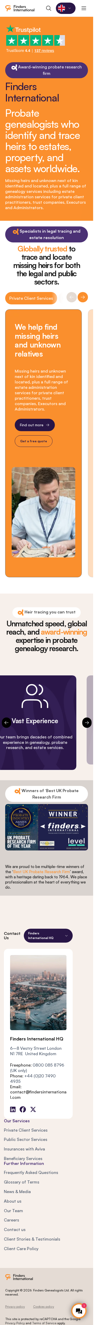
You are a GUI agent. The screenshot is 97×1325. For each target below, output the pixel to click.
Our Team (13, 1210)
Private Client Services (31, 298)
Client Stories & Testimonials (32, 1239)
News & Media (17, 1191)
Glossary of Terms (21, 1182)
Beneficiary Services (23, 1158)
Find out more (31, 424)
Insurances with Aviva (24, 1149)
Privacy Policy (15, 1323)
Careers (11, 1220)
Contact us (15, 1229)
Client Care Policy (21, 1248)
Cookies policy (43, 1306)
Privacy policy (15, 1306)
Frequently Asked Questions (31, 1172)
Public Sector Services (25, 1139)
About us (12, 1201)
